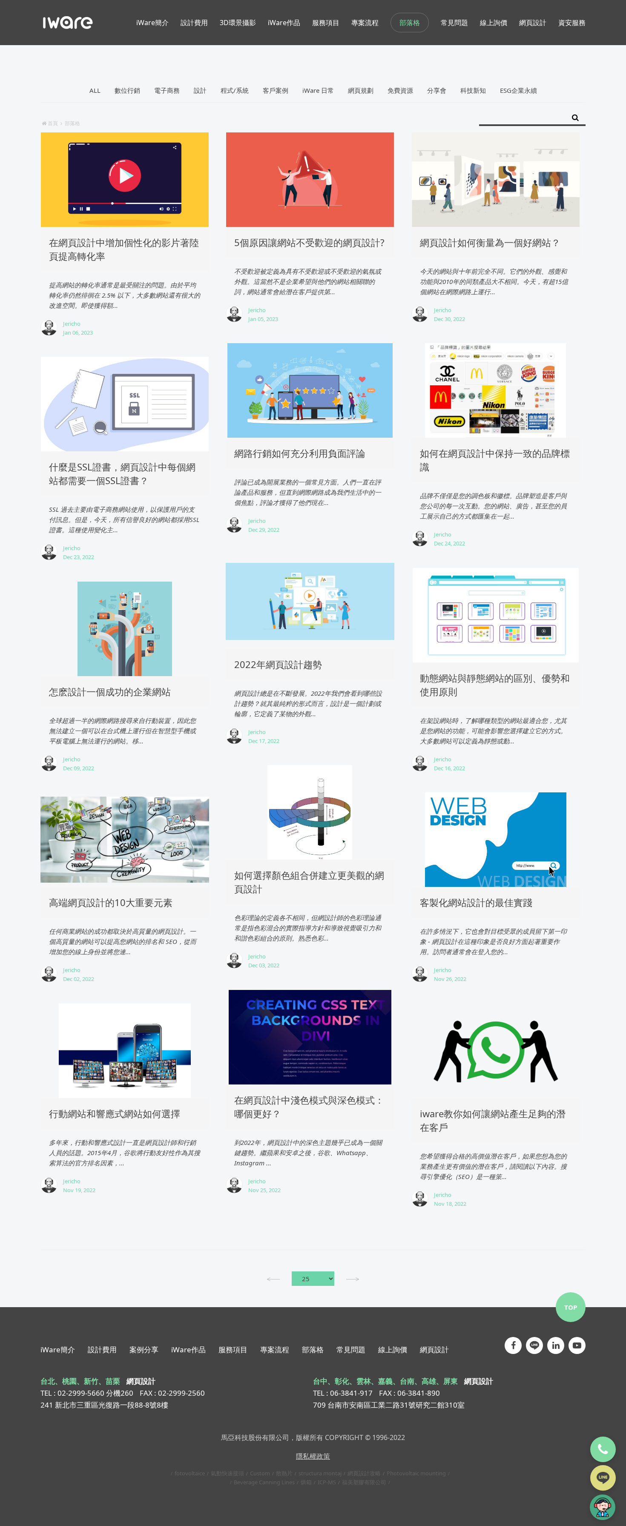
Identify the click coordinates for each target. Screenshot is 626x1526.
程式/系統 (235, 90)
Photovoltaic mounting (416, 1473)
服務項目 (232, 1349)
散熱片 (284, 1473)
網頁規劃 (360, 90)
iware (68, 22)
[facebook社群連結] (513, 1345)
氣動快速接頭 (227, 1473)
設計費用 (102, 1349)
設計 (200, 90)
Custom (260, 1473)
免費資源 (400, 90)
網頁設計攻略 (364, 1473)
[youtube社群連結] (577, 1345)
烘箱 (306, 1482)
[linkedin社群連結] (555, 1345)
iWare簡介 (57, 1349)
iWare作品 (188, 1349)
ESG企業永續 (518, 90)
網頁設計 (434, 1349)
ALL (95, 90)
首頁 (53, 123)
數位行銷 (127, 90)
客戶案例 (275, 90)
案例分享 (143, 1349)
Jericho (71, 323)
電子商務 (167, 90)
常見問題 (350, 1349)
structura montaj (320, 1473)
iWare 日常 (318, 90)
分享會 (436, 90)
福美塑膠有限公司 (364, 1482)
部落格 (409, 22)
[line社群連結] (534, 1345)
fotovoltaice (190, 1473)
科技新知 (473, 90)
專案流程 (274, 1349)
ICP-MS (327, 1482)
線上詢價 (392, 1349)
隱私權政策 (313, 1456)
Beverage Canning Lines (264, 1482)
